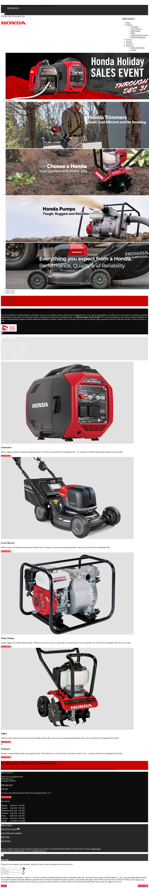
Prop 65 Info (5, 841)
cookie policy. (96, 849)
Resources (129, 46)
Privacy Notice (6, 825)
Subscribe (5, 797)
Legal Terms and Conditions (11, 833)
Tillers (132, 33)
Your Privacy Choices (9, 829)
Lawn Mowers (135, 29)
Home (128, 23)
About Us (129, 44)
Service (128, 39)
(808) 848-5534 (13, 8)
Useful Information (137, 48)
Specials (129, 41)
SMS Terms (5, 837)
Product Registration (138, 37)
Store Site (9, 10)
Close (4, 886)
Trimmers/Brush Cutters (139, 35)
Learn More (5, 456)
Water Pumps (135, 31)
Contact (133, 50)
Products (129, 25)
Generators (134, 27)
